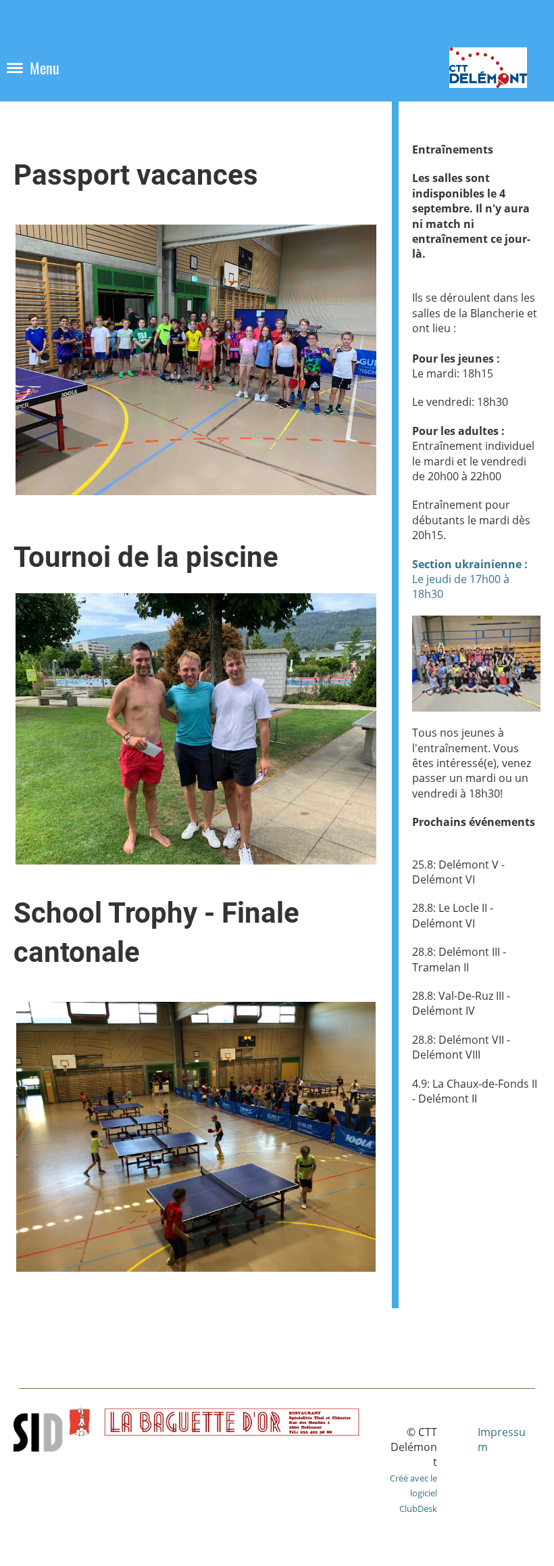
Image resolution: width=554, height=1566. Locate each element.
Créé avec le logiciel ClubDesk (413, 1493)
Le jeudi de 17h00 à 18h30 (470, 579)
